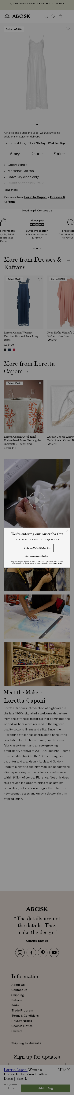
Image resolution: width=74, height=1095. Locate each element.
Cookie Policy (56, 563)
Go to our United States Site (37, 547)
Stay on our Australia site (36, 556)
